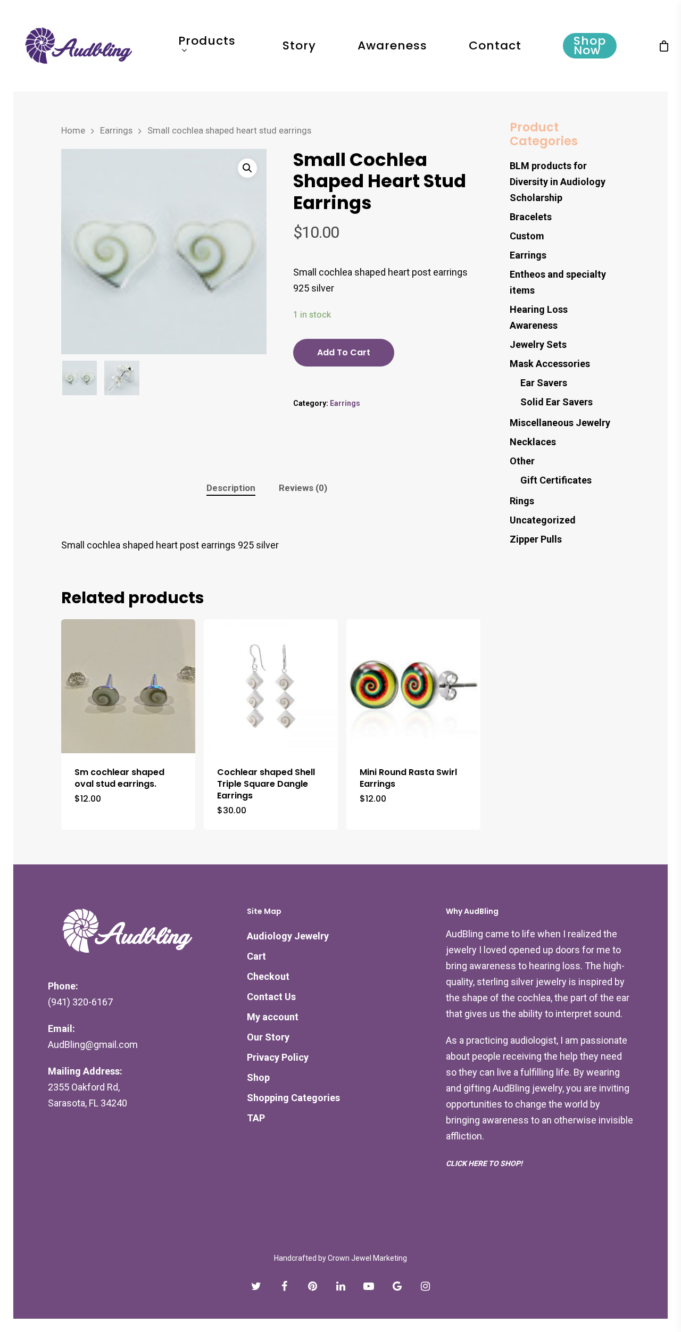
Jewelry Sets (538, 344)
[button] (247, 168)
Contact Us (271, 996)
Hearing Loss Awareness (539, 317)
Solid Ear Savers (556, 401)
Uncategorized (543, 520)
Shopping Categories (293, 1097)
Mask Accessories (550, 363)
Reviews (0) (303, 487)
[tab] (231, 488)
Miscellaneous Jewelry (560, 422)
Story (299, 46)
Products (207, 42)
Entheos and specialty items (558, 282)
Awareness (392, 46)
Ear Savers (543, 382)
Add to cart (343, 352)
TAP (256, 1117)
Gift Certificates (556, 480)
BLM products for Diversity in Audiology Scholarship (557, 181)
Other (522, 461)
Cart (256, 956)
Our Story (268, 1037)
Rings (522, 500)
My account (272, 1016)
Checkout (268, 976)
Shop (258, 1077)
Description (230, 487)
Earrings (116, 131)
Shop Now (590, 45)
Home (73, 131)
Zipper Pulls (536, 539)
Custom (527, 236)
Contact (495, 46)
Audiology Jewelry (288, 936)
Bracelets (531, 216)
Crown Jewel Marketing (367, 1258)
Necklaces (533, 441)
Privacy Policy (278, 1057)
